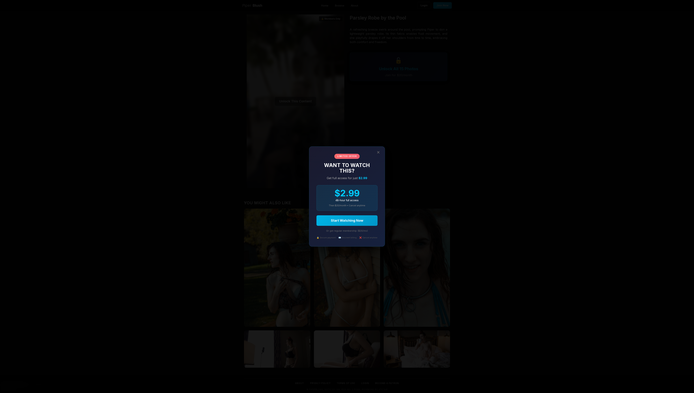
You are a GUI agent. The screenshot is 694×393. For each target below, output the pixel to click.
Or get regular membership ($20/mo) (347, 230)
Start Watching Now (347, 220)
